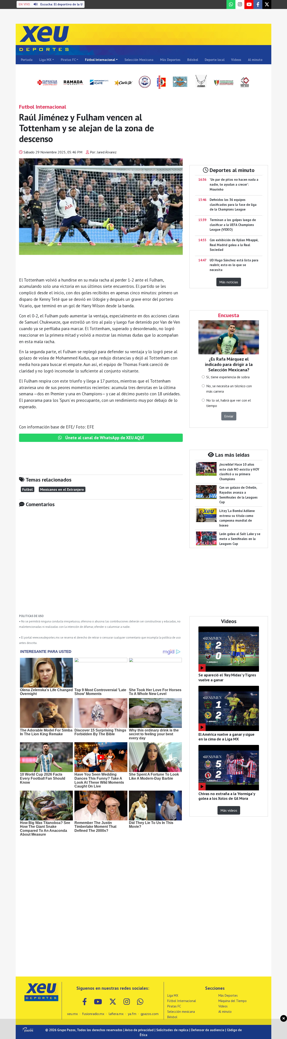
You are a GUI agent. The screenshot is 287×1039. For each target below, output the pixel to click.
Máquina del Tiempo (232, 1001)
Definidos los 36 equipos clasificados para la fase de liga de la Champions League (233, 204)
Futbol (27, 489)
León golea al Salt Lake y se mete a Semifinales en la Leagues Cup (239, 539)
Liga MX (45, 60)
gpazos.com (150, 1013)
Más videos (228, 810)
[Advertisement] (101, 564)
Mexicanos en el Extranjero (62, 489)
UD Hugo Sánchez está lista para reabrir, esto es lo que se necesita (234, 265)
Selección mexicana (181, 1011)
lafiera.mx (116, 1013)
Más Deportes (170, 60)
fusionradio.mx (93, 1013)
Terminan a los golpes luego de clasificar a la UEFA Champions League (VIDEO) (233, 225)
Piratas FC (68, 60)
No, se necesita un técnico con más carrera (229, 389)
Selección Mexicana (138, 60)
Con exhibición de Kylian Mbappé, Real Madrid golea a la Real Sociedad (234, 245)
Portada (27, 60)
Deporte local (214, 60)
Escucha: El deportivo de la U (51, 4)
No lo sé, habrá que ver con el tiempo (228, 403)
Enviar (228, 416)
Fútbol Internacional (100, 60)
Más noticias (228, 282)
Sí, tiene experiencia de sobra (228, 377)
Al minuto (255, 60)
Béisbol (192, 60)
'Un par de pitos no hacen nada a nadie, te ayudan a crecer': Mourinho (234, 184)
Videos (236, 60)
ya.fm (132, 1013)
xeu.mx (72, 1013)
